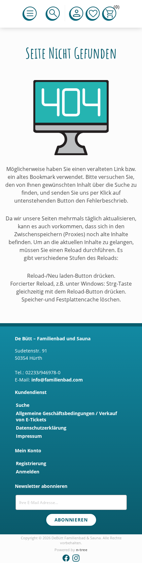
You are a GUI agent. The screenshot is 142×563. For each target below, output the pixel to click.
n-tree (82, 549)
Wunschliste (93, 13)
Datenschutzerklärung (41, 428)
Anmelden (27, 471)
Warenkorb (115, 8)
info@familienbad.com (57, 380)
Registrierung (31, 463)
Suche (22, 405)
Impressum (29, 436)
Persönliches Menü (76, 13)
